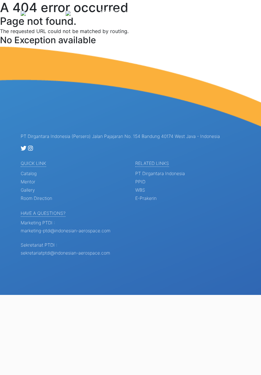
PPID (140, 181)
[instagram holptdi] (30, 148)
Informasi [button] (137, 11)
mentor (28, 181)
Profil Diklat (165, 15)
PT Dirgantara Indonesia (160, 173)
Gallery (216, 11)
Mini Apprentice (190, 15)
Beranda (110, 11)
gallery (28, 190)
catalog (29, 173)
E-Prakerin (146, 198)
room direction (36, 198)
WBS (140, 190)
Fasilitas (240, 11)
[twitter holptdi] (23, 148)
